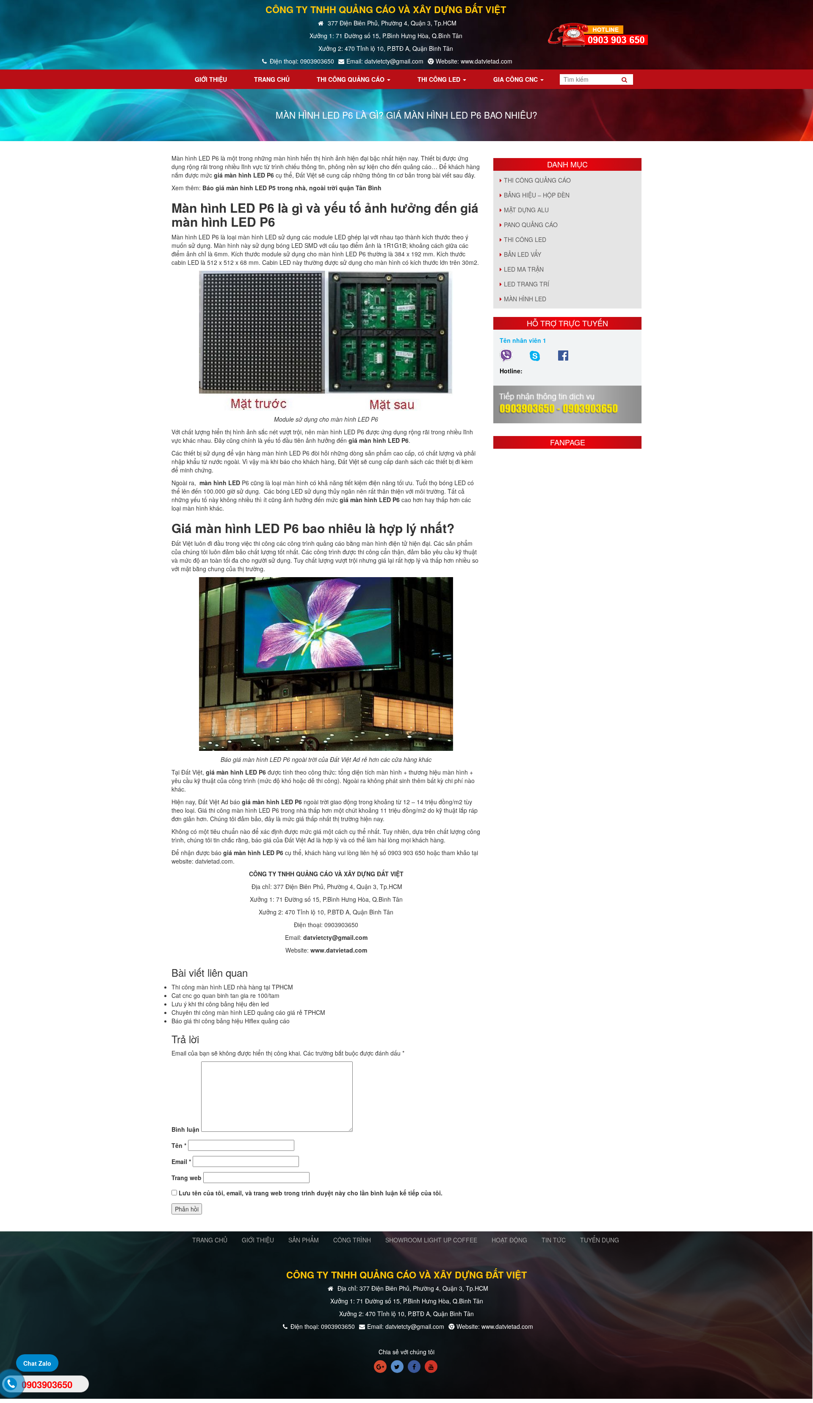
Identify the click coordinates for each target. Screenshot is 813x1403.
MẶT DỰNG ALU (526, 210)
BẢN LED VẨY (522, 254)
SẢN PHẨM (303, 1240)
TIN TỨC (554, 1240)
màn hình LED (219, 482)
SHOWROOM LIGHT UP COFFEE (431, 1240)
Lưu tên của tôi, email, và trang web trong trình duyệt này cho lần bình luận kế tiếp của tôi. (310, 1193)
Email (181, 1161)
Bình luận (185, 1129)
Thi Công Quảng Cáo (537, 180)
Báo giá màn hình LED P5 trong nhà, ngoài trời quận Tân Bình (292, 187)
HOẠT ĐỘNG (509, 1240)
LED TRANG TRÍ (526, 284)
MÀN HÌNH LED (525, 298)
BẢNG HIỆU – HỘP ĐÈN (537, 195)
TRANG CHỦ (209, 1240)
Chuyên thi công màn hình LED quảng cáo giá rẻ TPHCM (248, 1012)
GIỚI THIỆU (258, 1240)
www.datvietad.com (338, 950)
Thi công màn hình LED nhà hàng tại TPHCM (232, 987)
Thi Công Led (525, 239)
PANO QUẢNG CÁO (531, 224)
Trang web (186, 1177)
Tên (178, 1145)
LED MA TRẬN (524, 269)
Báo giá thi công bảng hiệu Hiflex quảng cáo (230, 1021)
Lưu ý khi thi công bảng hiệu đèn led (220, 1004)
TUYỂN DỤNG (599, 1240)
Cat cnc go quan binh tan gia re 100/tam (225, 995)
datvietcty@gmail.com (335, 937)
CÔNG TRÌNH (352, 1240)
